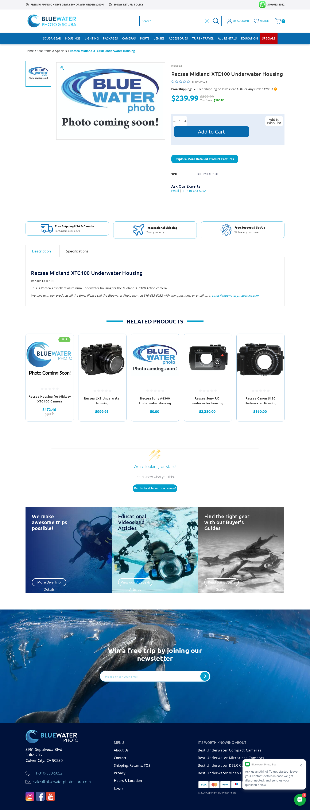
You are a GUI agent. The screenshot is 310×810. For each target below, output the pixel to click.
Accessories (178, 38)
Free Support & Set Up (250, 227)
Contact (120, 757)
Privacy (119, 773)
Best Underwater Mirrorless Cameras (231, 757)
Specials (268, 38)
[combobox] (172, 21)
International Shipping (162, 227)
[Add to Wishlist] (65, 353)
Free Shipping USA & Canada (74, 226)
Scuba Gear (52, 38)
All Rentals (227, 38)
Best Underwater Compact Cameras (229, 750)
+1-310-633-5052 (194, 191)
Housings (73, 38)
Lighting (92, 38)
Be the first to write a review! (155, 488)
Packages (110, 38)
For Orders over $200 (67, 231)
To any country (155, 232)
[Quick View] (65, 342)
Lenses (159, 38)
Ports (145, 38)
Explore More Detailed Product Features (205, 159)
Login (118, 788)
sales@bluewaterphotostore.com (235, 295)
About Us (121, 750)
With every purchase (247, 232)
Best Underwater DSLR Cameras (226, 765)
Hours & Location (128, 780)
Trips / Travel (203, 38)
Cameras (129, 38)
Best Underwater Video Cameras (227, 773)
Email (175, 191)
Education (249, 38)
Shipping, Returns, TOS (132, 765)
